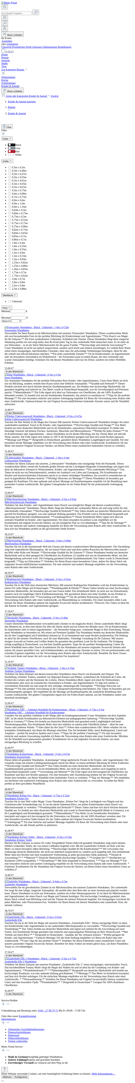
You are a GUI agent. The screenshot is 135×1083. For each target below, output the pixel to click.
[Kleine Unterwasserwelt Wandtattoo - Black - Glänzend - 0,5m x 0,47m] (43, 416)
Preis (5, 308)
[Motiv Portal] (9, 2)
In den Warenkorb (14, 371)
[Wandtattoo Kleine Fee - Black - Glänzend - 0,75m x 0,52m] (37, 795)
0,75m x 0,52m (20, 219)
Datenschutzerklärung (19, 1032)
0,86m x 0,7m (19, 239)
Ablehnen (7, 1077)
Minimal (14, 311)
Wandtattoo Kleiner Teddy (18, 840)
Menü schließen (14, 35)
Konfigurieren (21, 1077)
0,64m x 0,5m (19, 210)
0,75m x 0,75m (20, 223)
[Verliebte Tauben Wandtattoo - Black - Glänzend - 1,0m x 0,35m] (39, 668)
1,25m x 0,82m (20, 262)
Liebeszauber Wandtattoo (18, 460)
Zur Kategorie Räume (13, 69)
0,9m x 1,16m (19, 206)
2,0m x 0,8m (18, 282)
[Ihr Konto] (4, 28)
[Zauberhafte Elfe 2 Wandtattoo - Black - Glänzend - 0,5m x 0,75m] (40, 958)
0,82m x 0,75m (20, 229)
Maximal (14, 317)
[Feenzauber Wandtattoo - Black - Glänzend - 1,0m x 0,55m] (37, 327)
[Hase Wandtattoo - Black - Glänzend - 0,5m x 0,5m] (33, 374)
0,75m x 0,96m (20, 226)
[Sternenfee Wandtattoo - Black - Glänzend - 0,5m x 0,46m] (36, 617)
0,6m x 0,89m (19, 193)
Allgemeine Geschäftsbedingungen (26, 1029)
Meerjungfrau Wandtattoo (18, 543)
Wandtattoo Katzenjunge (17, 757)
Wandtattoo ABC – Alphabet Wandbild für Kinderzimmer (35, 712)
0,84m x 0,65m (20, 233)
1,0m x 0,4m (18, 242)
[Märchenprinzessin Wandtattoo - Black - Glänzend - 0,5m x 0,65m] (40, 499)
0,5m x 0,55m (19, 177)
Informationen (8, 1019)
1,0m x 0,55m (19, 249)
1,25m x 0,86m (20, 265)
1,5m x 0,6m (18, 252)
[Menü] (4, 7)
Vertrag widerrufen (17, 1041)
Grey (17, 148)
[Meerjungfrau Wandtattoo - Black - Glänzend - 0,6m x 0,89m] (38, 540)
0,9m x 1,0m (18, 203)
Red (17, 151)
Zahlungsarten (50, 47)
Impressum (13, 1035)
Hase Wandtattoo (13, 377)
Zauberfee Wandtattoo (16, 884)
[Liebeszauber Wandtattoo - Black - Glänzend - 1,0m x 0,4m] (37, 457)
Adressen (37, 47)
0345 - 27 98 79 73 (48, 1010)
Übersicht (6, 47)
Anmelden (6, 41)
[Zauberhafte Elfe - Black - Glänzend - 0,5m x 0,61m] (33, 917)
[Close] (2, 1081)
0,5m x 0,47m (19, 174)
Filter (9, 127)
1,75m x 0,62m (20, 275)
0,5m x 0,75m (19, 190)
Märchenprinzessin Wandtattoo (21, 502)
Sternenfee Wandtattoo (16, 620)
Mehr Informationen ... (103, 1073)
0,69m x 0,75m (20, 213)
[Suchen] (35, 12)
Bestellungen (64, 47)
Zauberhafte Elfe (13, 920)
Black (18, 145)
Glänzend (17, 301)
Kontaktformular (27, 1016)
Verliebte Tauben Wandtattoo (20, 671)
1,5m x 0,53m (19, 256)
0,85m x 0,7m (19, 236)
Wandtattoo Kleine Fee (16, 798)
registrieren (12, 44)
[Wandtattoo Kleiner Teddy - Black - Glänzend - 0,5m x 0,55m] (38, 837)
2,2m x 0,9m (18, 285)
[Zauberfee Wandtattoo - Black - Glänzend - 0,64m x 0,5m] (36, 881)
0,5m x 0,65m (19, 183)
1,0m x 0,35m (19, 246)
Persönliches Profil (22, 47)
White (18, 154)
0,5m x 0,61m (19, 180)
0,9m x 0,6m (18, 200)
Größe (6, 161)
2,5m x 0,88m (19, 288)
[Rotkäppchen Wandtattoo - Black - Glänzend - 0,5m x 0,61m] (38, 579)
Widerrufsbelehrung (18, 1038)
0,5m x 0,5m (18, 167)
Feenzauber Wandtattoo (17, 330)
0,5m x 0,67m (19, 187)
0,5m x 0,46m (19, 170)
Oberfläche (8, 295)
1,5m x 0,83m (19, 259)
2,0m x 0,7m (18, 279)
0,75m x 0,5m (19, 216)
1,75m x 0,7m (19, 272)
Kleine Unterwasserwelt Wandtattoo (23, 419)
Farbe (6, 139)
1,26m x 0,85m (20, 269)
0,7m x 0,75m (19, 197)
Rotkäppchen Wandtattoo (18, 582)
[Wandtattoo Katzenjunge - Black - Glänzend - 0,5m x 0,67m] (37, 754)
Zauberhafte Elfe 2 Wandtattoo (21, 961)
